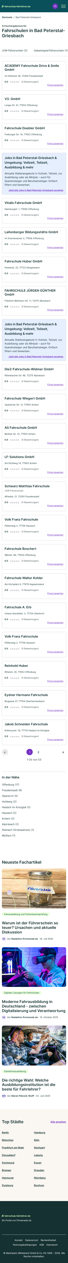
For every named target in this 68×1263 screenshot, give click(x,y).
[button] (55, 6)
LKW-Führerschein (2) (15, 50)
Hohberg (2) (9, 801)
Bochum (39, 1185)
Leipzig (38, 1155)
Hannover (8, 1177)
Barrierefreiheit (48, 1240)
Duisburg (7, 1185)
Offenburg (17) (10, 784)
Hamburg (39, 1132)
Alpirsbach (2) (10, 824)
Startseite (7, 17)
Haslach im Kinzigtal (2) (16, 807)
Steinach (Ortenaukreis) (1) (18, 829)
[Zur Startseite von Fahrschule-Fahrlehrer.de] (16, 6)
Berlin (5, 1132)
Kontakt (19, 1240)
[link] (34, 76)
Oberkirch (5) (10, 795)
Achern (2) (8, 818)
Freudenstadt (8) (12, 790)
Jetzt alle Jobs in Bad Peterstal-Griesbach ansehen (36, 190)
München (7, 1140)
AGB (41, 1244)
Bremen (6, 1170)
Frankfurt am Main (13, 1147)
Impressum (52, 1244)
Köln (36, 1140)
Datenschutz (31, 1240)
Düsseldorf (8, 1155)
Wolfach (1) (8, 835)
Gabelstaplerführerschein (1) (51, 50)
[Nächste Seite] (63, 752)
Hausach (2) (9, 812)
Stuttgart (39, 1147)
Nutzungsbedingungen (25, 1244)
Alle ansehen (58, 1121)
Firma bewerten (55, 85)
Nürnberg (40, 1177)
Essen (37, 1162)
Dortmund (8, 1162)
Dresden (39, 1170)
